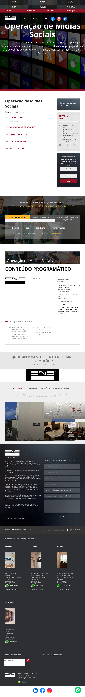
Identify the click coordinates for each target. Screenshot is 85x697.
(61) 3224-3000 (63, 583)
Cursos (22, 18)
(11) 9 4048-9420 (13, 585)
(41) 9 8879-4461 (39, 585)
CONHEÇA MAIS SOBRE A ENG (16, 518)
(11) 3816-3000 (12, 583)
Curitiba (32, 388)
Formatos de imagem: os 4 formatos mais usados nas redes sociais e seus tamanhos (19, 336)
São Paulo (19, 388)
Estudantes (50, 11)
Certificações (71, 11)
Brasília (45, 388)
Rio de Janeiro (61, 388)
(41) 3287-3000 (37, 583)
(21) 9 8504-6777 (13, 641)
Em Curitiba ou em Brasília (42, 217)
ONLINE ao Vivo (18, 217)
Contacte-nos (56, 233)
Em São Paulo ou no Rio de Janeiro (67, 218)
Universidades (30, 11)
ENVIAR (62, 516)
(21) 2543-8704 (12, 639)
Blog (45, 18)
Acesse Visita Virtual (12, 589)
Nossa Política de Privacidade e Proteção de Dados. (27, 678)
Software (10, 11)
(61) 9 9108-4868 (65, 585)
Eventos (34, 18)
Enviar (68, 181)
